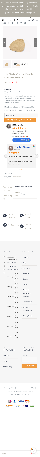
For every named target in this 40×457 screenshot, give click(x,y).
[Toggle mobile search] (33, 20)
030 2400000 (36, 17)
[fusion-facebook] (12, 23)
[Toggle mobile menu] (37, 20)
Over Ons (26, 257)
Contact (25, 284)
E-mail (24, 356)
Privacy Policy (28, 316)
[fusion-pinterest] (21, 23)
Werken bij (26, 268)
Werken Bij (8, 366)
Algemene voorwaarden (27, 308)
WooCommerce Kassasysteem (20, 394)
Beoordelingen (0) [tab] (7, 197)
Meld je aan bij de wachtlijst (20, 120)
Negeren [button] (31, 12)
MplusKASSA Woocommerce (23, 391)
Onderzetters (16, 177)
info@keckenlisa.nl (12, 270)
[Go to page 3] (21, 169)
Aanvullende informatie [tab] (7, 188)
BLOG (3, 23)
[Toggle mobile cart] (29, 20)
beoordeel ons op (20, 140)
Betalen (25, 279)
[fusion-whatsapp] (8, 23)
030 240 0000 (11, 263)
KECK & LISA (17, 125)
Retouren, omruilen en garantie (27, 293)
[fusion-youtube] (25, 23)
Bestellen (26, 274)
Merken (7, 356)
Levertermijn (27, 302)
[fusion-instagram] (17, 23)
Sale (5, 361)
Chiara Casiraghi (23, 147)
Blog (24, 263)
